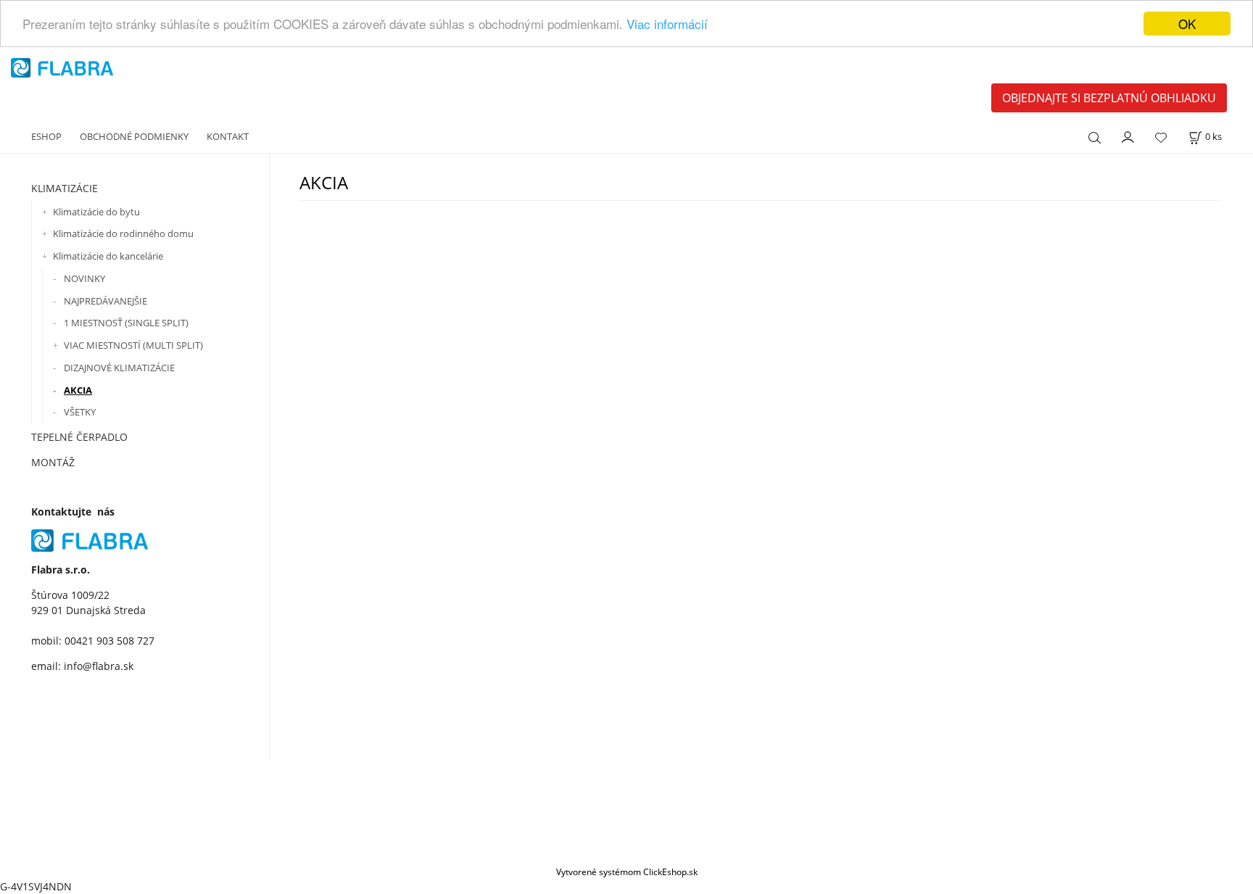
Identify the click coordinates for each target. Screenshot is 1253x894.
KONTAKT (228, 136)
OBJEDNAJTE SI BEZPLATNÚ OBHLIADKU (1109, 98)
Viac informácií (667, 24)
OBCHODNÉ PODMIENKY (134, 136)
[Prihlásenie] (1128, 135)
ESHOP (46, 136)
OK (1187, 24)
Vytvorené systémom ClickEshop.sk (627, 871)
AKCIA (78, 390)
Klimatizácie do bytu (96, 211)
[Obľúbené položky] (1161, 137)
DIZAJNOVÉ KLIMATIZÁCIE (119, 367)
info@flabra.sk (98, 666)
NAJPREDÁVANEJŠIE (105, 300)
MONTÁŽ (53, 462)
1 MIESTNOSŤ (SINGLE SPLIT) (126, 322)
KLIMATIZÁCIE (64, 188)
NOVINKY (84, 278)
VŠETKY (80, 411)
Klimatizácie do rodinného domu (123, 233)
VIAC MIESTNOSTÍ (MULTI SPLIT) (133, 345)
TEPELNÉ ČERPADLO (79, 437)
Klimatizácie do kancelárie (108, 255)
